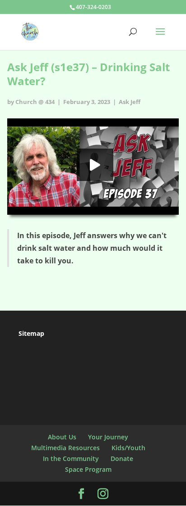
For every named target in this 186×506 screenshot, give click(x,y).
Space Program (88, 469)
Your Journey (108, 437)
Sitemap (31, 333)
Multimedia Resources (65, 447)
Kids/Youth (128, 447)
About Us (62, 437)
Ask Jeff (129, 102)
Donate (122, 458)
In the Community (71, 458)
